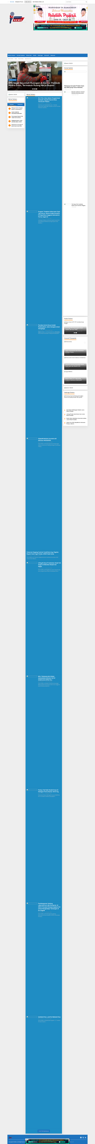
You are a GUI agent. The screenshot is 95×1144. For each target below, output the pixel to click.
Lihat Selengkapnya (44, 1131)
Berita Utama (12, 80)
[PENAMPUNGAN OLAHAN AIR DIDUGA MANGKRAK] (41, 446)
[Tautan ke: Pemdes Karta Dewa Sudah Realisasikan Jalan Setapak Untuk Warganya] (32, 379)
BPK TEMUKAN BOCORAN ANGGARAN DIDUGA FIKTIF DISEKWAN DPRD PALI (46, 678)
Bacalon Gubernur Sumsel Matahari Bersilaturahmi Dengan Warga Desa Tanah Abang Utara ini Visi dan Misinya (78, 92)
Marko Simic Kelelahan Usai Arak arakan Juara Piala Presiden (76, 419)
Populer (12, 104)
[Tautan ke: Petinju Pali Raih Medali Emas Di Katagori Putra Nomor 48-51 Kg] (32, 844)
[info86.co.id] (18, 17)
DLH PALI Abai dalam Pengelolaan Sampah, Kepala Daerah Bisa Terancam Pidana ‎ (49, 99)
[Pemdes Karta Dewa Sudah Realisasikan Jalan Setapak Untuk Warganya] (59, 333)
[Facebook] (81, 1138)
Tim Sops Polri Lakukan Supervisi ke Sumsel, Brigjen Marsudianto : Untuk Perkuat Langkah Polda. (79, 204)
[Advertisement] (47, 42)
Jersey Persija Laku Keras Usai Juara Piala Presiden (75, 414)
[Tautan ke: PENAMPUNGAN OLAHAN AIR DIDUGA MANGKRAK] (32, 493)
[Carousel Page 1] (74, 332)
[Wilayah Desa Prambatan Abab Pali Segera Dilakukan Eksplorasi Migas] (58, 571)
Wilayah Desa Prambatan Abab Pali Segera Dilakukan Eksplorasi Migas (49, 564)
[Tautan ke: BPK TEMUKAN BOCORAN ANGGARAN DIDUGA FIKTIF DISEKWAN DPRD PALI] (32, 731)
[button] (86, 2)
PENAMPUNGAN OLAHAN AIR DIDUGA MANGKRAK (47, 439)
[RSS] (85, 1138)
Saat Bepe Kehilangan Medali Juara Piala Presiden (75, 410)
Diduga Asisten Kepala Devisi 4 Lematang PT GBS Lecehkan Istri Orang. (17, 108)
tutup (27, 1139)
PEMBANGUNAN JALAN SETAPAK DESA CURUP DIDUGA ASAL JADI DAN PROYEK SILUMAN (17, 121)
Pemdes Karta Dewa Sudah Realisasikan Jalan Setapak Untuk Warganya (49, 326)
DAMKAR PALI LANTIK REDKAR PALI (49, 1017)
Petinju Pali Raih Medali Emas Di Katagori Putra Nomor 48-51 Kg (48, 791)
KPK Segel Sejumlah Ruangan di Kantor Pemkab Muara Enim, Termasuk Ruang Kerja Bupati (34, 84)
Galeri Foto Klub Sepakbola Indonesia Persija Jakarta (75, 423)
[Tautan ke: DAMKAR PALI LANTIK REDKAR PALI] (32, 1071)
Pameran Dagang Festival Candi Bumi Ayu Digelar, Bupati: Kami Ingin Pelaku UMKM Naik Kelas (43, 553)
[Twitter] (83, 1138)
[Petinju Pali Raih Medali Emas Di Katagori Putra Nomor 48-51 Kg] (55, 796)
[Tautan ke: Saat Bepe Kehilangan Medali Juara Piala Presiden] (75, 401)
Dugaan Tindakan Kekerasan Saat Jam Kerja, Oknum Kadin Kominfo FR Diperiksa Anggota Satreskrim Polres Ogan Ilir (49, 214)
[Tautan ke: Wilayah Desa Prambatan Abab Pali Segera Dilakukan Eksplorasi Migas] (32, 617)
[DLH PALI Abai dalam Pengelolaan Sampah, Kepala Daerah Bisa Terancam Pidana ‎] (47, 107)
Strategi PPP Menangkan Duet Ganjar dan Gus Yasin (74, 328)
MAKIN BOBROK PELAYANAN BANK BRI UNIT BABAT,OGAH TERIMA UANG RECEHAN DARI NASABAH (17, 113)
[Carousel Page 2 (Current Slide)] (76, 332)
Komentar (20, 104)
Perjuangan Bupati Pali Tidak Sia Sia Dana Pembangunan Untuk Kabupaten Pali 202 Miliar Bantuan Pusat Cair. (17, 117)
